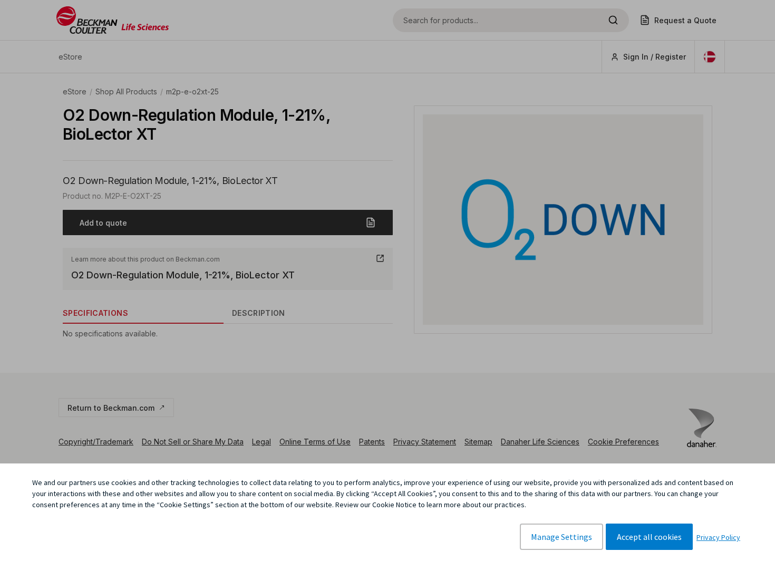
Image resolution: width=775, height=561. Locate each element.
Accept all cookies (649, 536)
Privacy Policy (718, 537)
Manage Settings (561, 536)
